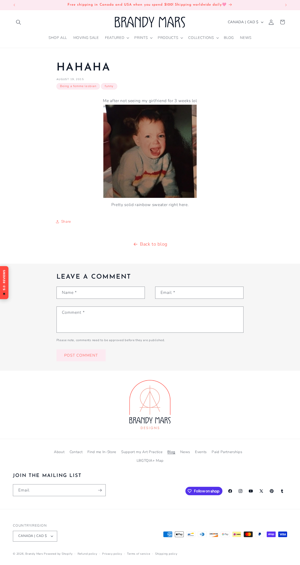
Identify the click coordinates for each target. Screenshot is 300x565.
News (185, 451)
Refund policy (87, 554)
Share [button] (66, 221)
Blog (171, 451)
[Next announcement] (286, 5)
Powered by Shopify (58, 554)
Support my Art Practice (141, 451)
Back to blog (153, 244)
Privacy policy (112, 554)
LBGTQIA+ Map (150, 460)
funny (109, 86)
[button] (18, 22)
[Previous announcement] (14, 5)
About (59, 451)
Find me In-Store (101, 451)
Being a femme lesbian (78, 86)
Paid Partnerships (227, 451)
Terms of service (138, 554)
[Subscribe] (99, 490)
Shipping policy (166, 554)
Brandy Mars (34, 554)
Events (201, 451)
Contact (76, 451)
